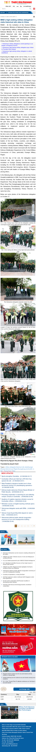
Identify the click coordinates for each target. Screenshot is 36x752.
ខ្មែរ (21, 6)
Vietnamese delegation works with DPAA (18, 509)
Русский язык (27, 6)
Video (2, 704)
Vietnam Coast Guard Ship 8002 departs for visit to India (17, 514)
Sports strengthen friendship (17, 476)
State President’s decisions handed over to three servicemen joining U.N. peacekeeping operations (17, 485)
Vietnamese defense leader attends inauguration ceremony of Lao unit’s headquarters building (16, 519)
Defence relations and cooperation (18, 12)
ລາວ (17, 6)
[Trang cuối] (34, 526)
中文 (14, 6)
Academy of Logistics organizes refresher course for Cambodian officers (17, 500)
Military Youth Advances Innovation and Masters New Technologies (27, 708)
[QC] (18, 629)
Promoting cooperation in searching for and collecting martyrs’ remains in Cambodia (18, 495)
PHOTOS (2, 531)
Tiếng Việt (8, 6)
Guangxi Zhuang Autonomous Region (16, 468)
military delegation (10, 467)
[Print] (34, 16)
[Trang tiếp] (31, 526)
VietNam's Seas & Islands (9, 657)
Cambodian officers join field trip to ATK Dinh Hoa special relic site (17, 480)
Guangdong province (24, 469)
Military (2, 12)
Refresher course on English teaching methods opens (18, 505)
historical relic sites (22, 467)
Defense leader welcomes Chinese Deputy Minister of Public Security (18, 491)
